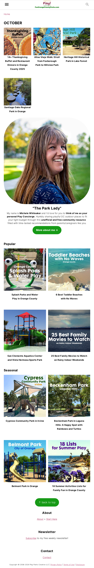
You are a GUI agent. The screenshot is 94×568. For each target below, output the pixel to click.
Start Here (51, 519)
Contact (47, 557)
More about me (45, 230)
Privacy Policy (56, 565)
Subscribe (31, 538)
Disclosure (80, 565)
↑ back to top (47, 502)
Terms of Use (68, 565)
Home (7, 14)
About (40, 519)
